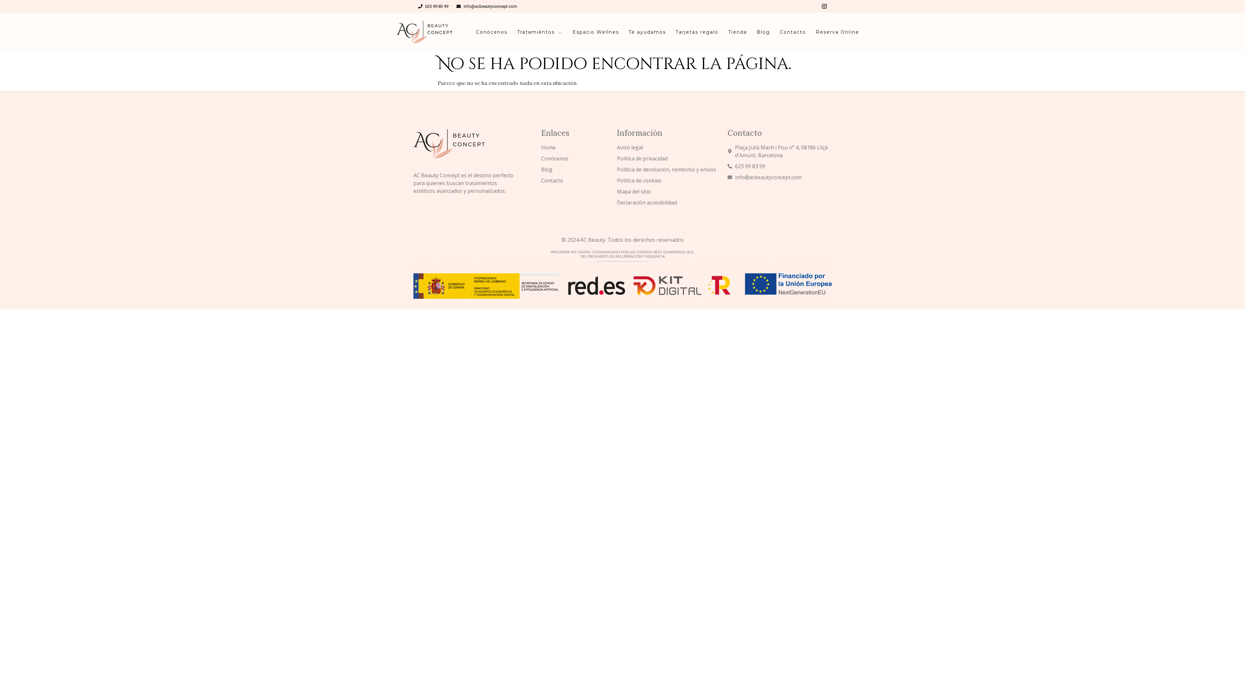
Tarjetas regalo (697, 32)
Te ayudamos (647, 32)
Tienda (737, 32)
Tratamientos (536, 32)
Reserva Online (837, 32)
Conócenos (491, 32)
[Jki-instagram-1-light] (824, 6)
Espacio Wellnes (596, 32)
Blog (763, 32)
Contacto (793, 32)
